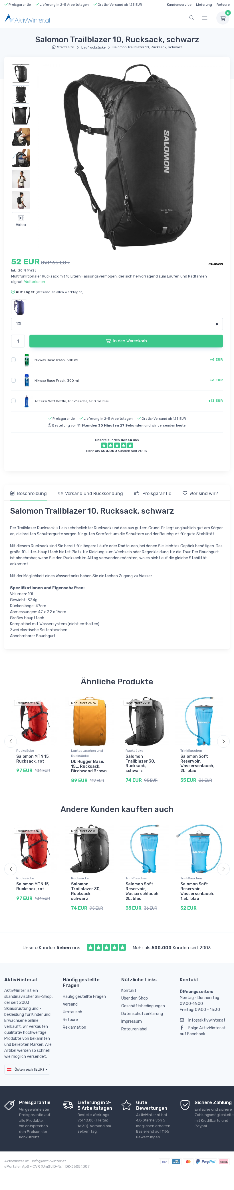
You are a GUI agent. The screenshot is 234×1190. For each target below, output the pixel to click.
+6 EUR (216, 359)
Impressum (131, 1021)
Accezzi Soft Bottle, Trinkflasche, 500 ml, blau (72, 401)
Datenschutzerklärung (142, 1013)
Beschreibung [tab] (32, 493)
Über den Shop (134, 998)
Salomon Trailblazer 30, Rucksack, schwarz (140, 763)
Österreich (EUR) (29, 1069)
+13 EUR (215, 401)
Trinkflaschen (191, 751)
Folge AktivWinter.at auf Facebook (203, 1031)
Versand (70, 1004)
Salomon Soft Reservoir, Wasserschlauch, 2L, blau (197, 763)
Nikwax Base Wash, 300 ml (56, 360)
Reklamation (74, 1027)
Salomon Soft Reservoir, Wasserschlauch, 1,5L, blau (197, 891)
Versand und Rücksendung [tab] (94, 493)
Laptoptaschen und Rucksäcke (87, 753)
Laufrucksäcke (93, 47)
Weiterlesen (34, 282)
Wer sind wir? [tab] (203, 493)
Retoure (223, 5)
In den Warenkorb (130, 340)
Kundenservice (179, 5)
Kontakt (128, 990)
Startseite (65, 47)
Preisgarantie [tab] (156, 493)
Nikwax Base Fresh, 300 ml (57, 380)
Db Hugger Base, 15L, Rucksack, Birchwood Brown (89, 766)
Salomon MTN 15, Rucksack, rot (33, 759)
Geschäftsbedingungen (143, 1006)
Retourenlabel (134, 1029)
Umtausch (72, 1012)
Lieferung (204, 5)
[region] (24, 144)
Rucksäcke (25, 751)
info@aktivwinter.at (206, 1020)
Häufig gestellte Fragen (84, 996)
